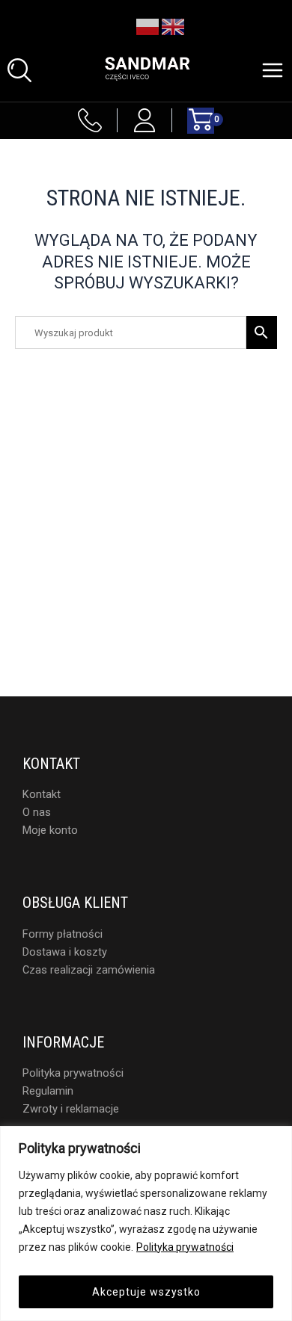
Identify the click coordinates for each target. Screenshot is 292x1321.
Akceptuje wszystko (146, 1292)
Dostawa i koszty (64, 952)
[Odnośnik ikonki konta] (144, 120)
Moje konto (50, 830)
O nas (36, 812)
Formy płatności (62, 934)
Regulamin (47, 1091)
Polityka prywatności (185, 1247)
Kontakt (41, 794)
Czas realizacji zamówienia (88, 970)
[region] (146, 1223)
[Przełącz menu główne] (272, 70)
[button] (19, 70)
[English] (173, 26)
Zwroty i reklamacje (70, 1109)
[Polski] (148, 26)
